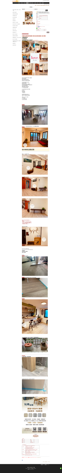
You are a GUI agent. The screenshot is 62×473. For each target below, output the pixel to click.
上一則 (43, 461)
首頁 (44, 4)
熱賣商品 (14, 43)
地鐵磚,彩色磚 (15, 15)
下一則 (48, 461)
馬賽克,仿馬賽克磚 (15, 35)
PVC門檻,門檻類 (15, 39)
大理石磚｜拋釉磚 (15, 25)
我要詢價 (48, 32)
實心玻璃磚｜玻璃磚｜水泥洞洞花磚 (17, 10)
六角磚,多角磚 (15, 17)
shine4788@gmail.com (39, 457)
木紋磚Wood (14, 32)
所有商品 (48, 4)
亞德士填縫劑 (15, 12)
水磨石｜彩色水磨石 (15, 22)
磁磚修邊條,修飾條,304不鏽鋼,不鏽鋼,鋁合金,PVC (17, 41)
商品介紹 (46, 4)
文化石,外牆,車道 (15, 34)
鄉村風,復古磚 (15, 30)
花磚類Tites (14, 20)
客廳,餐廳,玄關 (15, 27)
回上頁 (46, 461)
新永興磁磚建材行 (31, 467)
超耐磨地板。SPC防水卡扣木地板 (17, 37)
